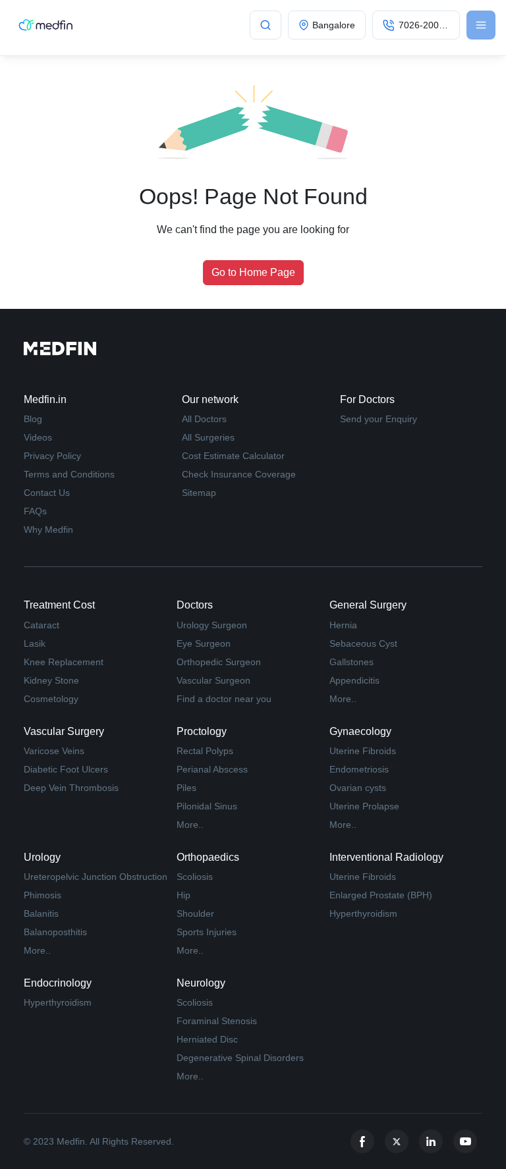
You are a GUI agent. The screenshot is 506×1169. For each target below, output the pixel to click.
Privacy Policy (52, 455)
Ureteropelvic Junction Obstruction (95, 876)
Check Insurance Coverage (239, 474)
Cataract (41, 625)
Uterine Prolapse (364, 806)
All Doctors (204, 418)
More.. (342, 698)
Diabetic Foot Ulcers (66, 769)
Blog (33, 418)
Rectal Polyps (205, 750)
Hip (183, 895)
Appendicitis (354, 680)
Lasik (34, 643)
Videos (38, 437)
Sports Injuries (207, 932)
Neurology (201, 983)
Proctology (202, 731)
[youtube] (465, 1141)
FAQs (35, 511)
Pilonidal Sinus (207, 806)
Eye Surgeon (204, 643)
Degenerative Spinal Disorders (240, 1057)
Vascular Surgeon (213, 680)
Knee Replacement (63, 661)
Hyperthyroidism (363, 913)
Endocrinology (58, 983)
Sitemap (199, 492)
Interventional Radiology (386, 857)
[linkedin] (431, 1141)
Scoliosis (195, 876)
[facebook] (362, 1141)
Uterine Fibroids (362, 750)
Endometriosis (359, 769)
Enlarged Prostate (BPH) (380, 895)
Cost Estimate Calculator (233, 455)
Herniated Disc (207, 1039)
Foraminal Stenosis (217, 1020)
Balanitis (41, 913)
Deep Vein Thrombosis (71, 787)
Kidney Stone (51, 680)
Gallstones (351, 661)
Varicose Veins (54, 750)
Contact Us (47, 492)
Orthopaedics (208, 857)
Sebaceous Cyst (363, 643)
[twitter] (396, 1141)
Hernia (343, 625)
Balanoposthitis (55, 932)
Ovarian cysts (357, 787)
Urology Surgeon (212, 625)
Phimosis (42, 895)
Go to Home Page (253, 272)
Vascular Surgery (64, 731)
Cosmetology (51, 698)
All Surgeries (208, 437)
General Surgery (368, 605)
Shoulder (195, 913)
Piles (186, 787)
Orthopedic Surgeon (219, 661)
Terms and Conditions (69, 474)
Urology (42, 857)
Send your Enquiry (378, 418)
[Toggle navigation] (480, 25)
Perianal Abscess (212, 769)
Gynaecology (360, 731)
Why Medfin (48, 529)
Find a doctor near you (224, 698)
